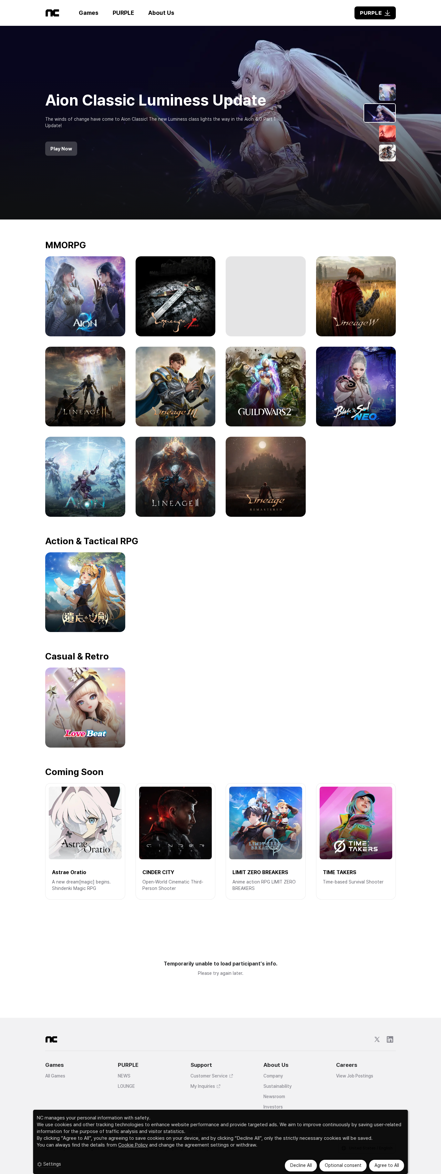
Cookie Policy (133, 1145)
